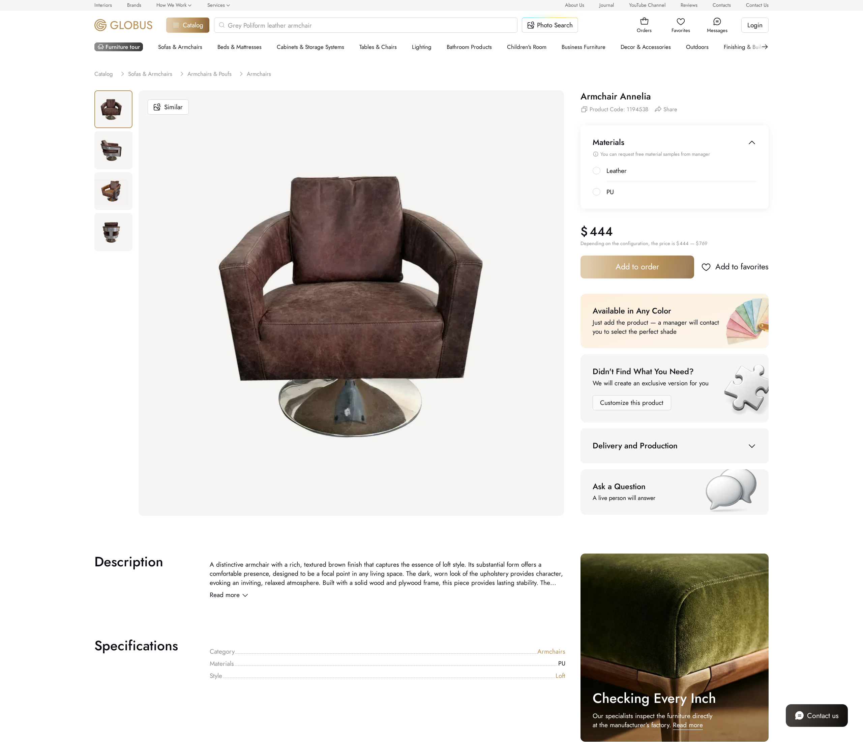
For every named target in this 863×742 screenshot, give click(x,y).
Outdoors (697, 47)
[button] (644, 21)
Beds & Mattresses (239, 47)
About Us (574, 4)
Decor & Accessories (646, 47)
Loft (560, 675)
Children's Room (526, 47)
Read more (225, 594)
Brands (134, 4)
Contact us (823, 715)
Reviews (689, 4)
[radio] (596, 171)
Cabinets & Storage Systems (310, 47)
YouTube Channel (647, 4)
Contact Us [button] (757, 4)
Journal (606, 4)
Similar (173, 107)
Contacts (722, 4)
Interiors (103, 4)
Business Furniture (583, 47)
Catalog (193, 25)
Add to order (637, 266)
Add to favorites (742, 266)
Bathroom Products (469, 47)
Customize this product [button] (631, 402)
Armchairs (551, 651)
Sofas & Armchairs (180, 47)
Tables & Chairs (378, 47)
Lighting (422, 47)
